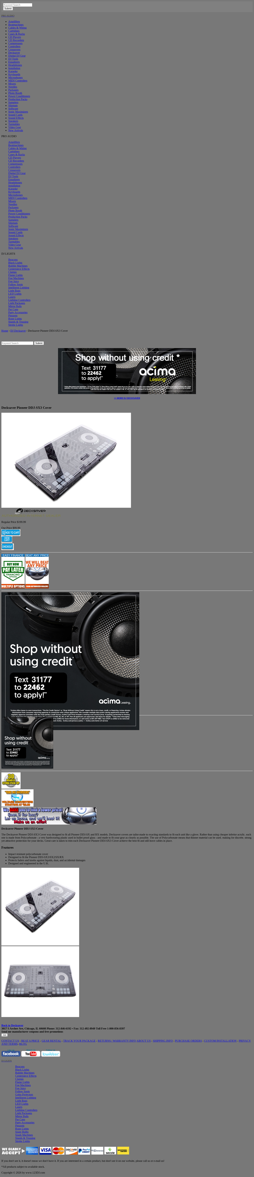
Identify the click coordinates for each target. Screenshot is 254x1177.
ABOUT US (144, 1040)
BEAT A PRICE (30, 1040)
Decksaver (14, 52)
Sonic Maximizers (18, 111)
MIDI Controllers (17, 80)
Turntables (14, 124)
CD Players (14, 37)
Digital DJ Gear (17, 55)
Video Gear (14, 127)
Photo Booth (15, 93)
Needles (12, 86)
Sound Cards (15, 114)
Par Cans (13, 309)
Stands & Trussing (18, 321)
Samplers (13, 102)
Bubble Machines (17, 265)
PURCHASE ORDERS (188, 1040)
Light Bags (14, 290)
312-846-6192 (63, 1028)
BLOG (23, 1043)
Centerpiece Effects (19, 268)
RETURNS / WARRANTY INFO (117, 1040)
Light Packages (16, 303)
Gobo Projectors (24, 1094)
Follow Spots (15, 284)
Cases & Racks (16, 33)
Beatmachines (15, 24)
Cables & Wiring (17, 27)
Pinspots (12, 315)
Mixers (12, 83)
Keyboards (14, 74)
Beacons (13, 259)
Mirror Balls (15, 306)
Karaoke (13, 71)
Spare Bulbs (22, 1131)
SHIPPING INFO (163, 1040)
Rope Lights (15, 318)
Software (13, 108)
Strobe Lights (15, 324)
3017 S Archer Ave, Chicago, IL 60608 (23, 1028)
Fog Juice (13, 281)
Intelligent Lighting (18, 287)
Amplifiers (14, 21)
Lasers (11, 296)
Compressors (15, 43)
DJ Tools (13, 58)
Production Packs (17, 99)
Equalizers (14, 61)
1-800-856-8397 (116, 1028)
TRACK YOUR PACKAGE (79, 1040)
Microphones (15, 77)
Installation (14, 68)
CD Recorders (16, 40)
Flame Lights (15, 275)
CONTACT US (10, 1040)
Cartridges (14, 30)
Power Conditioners (19, 96)
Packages (13, 89)
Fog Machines (16, 278)
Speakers (13, 121)
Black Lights (15, 262)
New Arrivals (15, 130)
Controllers (14, 46)
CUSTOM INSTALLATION (220, 1040)
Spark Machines (24, 1134)
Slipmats (13, 105)
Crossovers (14, 49)
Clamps (12, 272)
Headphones (15, 65)
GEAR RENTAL (51, 1040)
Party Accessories (17, 312)
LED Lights (14, 293)
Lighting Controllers (19, 300)
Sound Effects (16, 117)
